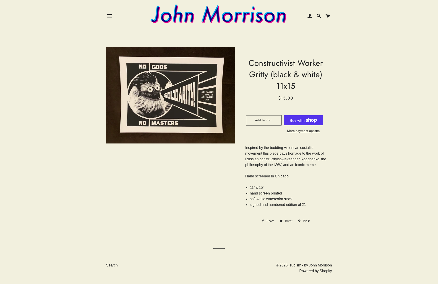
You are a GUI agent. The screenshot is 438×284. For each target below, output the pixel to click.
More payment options (303, 131)
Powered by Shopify (315, 271)
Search (112, 265)
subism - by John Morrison (310, 265)
